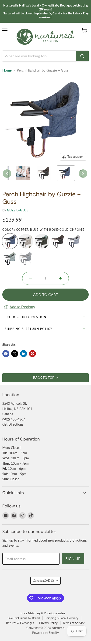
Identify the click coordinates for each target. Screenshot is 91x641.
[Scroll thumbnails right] (83, 173)
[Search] (82, 56)
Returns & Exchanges (20, 623)
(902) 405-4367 (13, 419)
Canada (43, 580)
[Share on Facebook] (5, 353)
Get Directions (12, 424)
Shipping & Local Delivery (61, 618)
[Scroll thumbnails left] (7, 173)
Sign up (73, 558)
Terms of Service (74, 623)
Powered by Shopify (45, 632)
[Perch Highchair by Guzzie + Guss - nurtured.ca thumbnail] (45, 173)
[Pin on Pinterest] (32, 353)
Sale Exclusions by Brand (23, 618)
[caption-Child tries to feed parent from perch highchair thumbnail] (24, 173)
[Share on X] (14, 353)
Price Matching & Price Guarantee (43, 613)
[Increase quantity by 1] (60, 278)
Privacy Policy (48, 623)
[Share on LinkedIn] (23, 353)
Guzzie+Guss (17, 210)
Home (7, 70)
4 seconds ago (22, 307)
